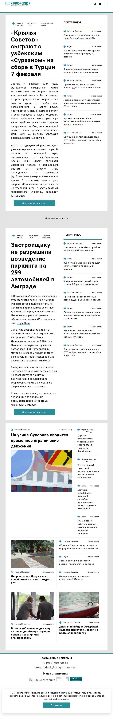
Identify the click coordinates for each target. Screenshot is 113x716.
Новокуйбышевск (22, 430)
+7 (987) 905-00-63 (55, 662)
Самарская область (71, 622)
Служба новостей (46, 237)
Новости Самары (19, 24)
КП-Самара (18, 195)
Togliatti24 (23, 323)
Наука (69, 46)
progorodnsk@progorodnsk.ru (55, 667)
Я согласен (56, 705)
